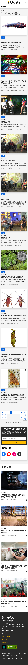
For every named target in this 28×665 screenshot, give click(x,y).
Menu (2, 2)
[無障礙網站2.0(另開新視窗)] (12, 647)
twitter (5, 14)
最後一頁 (25, 417)
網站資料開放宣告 (7, 642)
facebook (2, 14)
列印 (19, 13)
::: (1, 10)
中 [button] (16, 14)
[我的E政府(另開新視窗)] (4, 647)
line (12, 14)
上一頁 (5, 416)
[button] (25, 2)
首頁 (3, 10)
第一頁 (2, 416)
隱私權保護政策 (6, 637)
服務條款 (4, 639)
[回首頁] (14, 2)
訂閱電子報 (14, 442)
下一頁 (21, 416)
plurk (9, 14)
